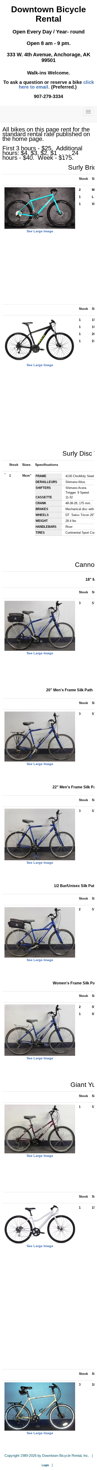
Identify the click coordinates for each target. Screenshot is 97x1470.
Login (45, 1465)
